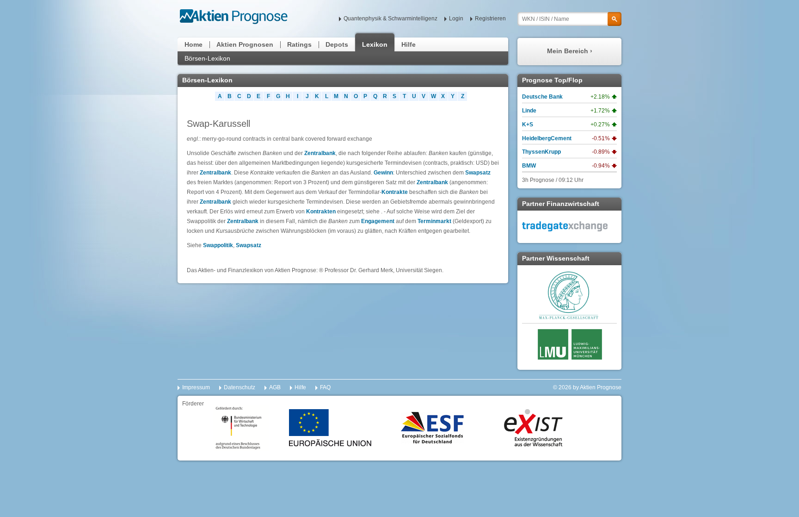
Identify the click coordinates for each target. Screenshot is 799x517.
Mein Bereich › (569, 51)
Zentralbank (320, 153)
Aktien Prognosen (244, 44)
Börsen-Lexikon (207, 58)
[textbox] (569, 19)
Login (456, 18)
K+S (527, 124)
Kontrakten (321, 211)
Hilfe (408, 44)
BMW (529, 165)
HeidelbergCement (547, 138)
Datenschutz (239, 387)
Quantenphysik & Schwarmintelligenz (390, 18)
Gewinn (383, 172)
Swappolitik (218, 245)
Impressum (196, 387)
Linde (529, 110)
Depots (337, 44)
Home (193, 44)
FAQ (325, 387)
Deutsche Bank (542, 96)
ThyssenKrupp (541, 152)
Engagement (377, 221)
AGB (275, 387)
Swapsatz (478, 172)
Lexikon (374, 44)
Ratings (299, 44)
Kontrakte (394, 192)
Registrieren (490, 18)
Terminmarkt (434, 221)
